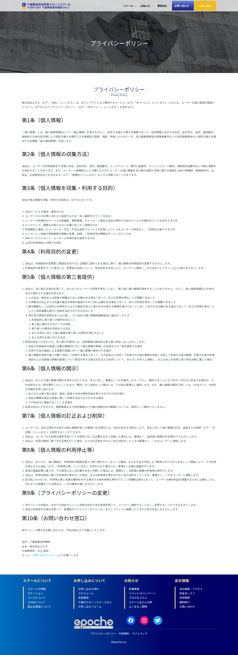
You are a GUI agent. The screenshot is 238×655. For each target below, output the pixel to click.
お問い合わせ (187, 606)
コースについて (37, 598)
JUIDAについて (36, 602)
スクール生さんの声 (140, 602)
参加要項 (83, 598)
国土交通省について (39, 606)
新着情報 (134, 589)
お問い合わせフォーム (45, 555)
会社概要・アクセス (191, 589)
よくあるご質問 (138, 606)
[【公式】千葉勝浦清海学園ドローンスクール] (46, 5)
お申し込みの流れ (88, 589)
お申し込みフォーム (90, 606)
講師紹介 (184, 602)
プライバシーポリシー (103, 633)
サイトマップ (139, 633)
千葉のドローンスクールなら (95, 602)
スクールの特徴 (37, 589)
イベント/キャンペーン (142, 593)
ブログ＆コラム (138, 598)
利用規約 (124, 633)
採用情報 (184, 598)
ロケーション (35, 593)
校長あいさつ (187, 593)
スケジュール (86, 593)
